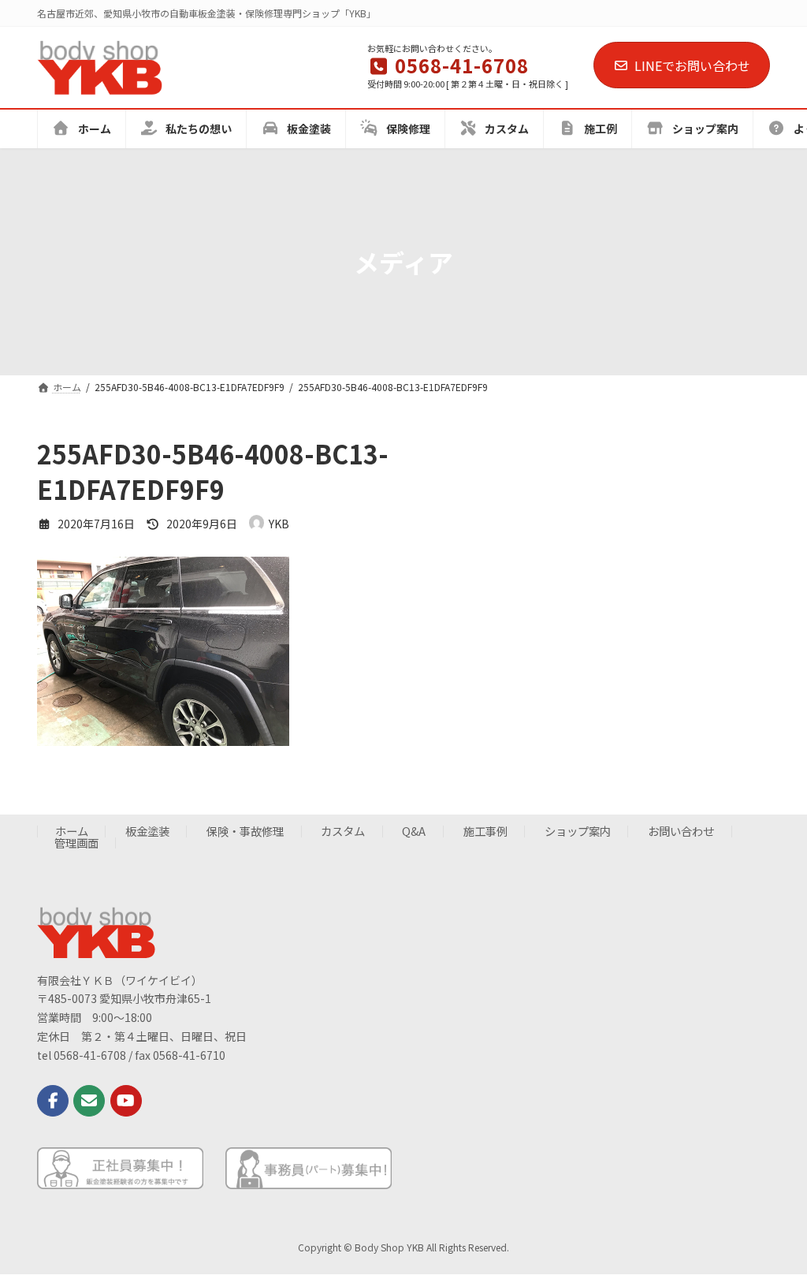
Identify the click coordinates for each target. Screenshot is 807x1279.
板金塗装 (147, 831)
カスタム (343, 831)
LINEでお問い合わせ (692, 65)
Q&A (414, 831)
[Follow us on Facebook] (53, 1101)
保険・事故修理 (245, 831)
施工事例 (485, 831)
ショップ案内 (578, 831)
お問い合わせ (681, 831)
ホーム (71, 831)
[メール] (89, 1101)
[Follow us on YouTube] (126, 1101)
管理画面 (76, 842)
